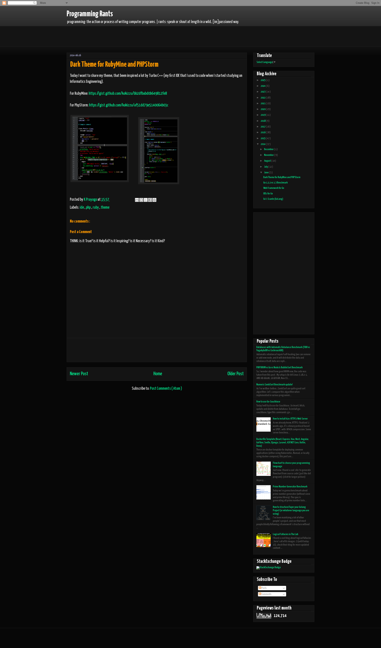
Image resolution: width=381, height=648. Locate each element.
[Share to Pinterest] (154, 200)
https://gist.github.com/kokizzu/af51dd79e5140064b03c (128, 105)
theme (105, 207)
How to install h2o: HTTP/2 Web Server (290, 419)
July (266, 167)
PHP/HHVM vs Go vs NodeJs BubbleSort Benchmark (279, 367)
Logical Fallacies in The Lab (285, 534)
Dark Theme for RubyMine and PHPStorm (281, 177)
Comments (266, 594)
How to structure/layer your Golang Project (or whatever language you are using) (291, 510)
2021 (263, 103)
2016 (263, 132)
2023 (263, 92)
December (269, 149)
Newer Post (79, 373)
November (269, 155)
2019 (263, 115)
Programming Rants (90, 14)
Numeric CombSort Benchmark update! (274, 384)
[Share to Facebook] (150, 200)
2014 (263, 144)
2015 (263, 138)
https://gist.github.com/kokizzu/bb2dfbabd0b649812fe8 (128, 93)
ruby (96, 207)
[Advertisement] (139, 35)
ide (82, 207)
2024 (263, 86)
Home (157, 373)
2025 (263, 80)
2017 (263, 126)
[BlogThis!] (141, 200)
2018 (263, 121)
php (88, 207)
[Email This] (137, 200)
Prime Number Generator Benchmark (290, 486)
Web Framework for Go (273, 188)
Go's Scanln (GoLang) (273, 199)
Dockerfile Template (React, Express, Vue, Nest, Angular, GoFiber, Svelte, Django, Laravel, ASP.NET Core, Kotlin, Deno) (282, 442)
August (267, 161)
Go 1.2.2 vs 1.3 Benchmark (275, 182)
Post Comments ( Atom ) (166, 389)
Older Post (235, 373)
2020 (263, 109)
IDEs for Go (268, 193)
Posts (264, 588)
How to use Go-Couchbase (268, 401)
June (266, 172)
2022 (263, 97)
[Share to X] (146, 200)
